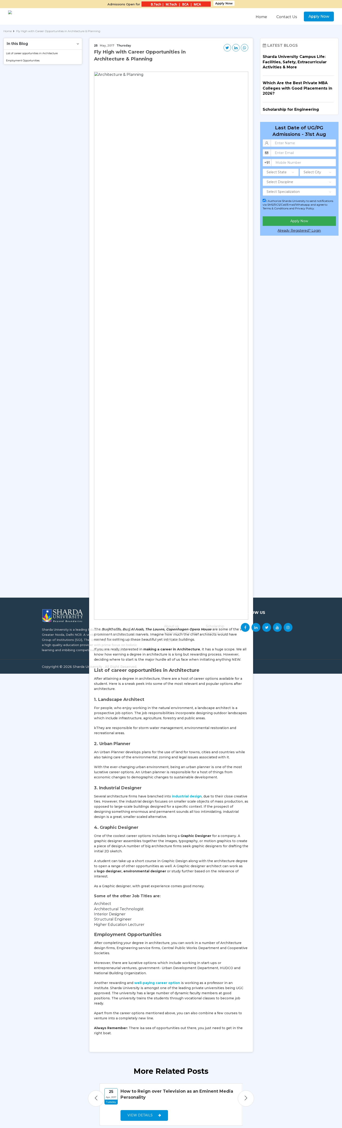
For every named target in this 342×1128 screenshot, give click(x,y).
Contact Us (286, 17)
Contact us (215, 633)
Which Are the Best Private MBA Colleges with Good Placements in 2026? (297, 88)
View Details (140, 1115)
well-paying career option (157, 983)
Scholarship (215, 626)
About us (171, 626)
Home (261, 17)
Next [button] (246, 1098)
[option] (171, 1104)
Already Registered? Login (299, 230)
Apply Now (224, 3)
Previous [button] (96, 1098)
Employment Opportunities (23, 60)
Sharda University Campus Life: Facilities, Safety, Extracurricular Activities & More (295, 61)
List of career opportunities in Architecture (32, 53)
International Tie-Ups (181, 633)
